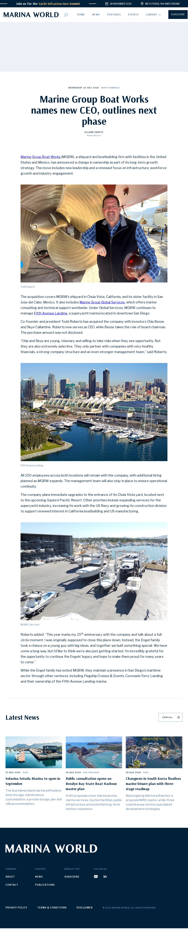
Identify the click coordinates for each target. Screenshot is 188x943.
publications (45, 884)
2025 (96, 88)
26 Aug (70, 772)
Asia (25, 772)
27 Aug (10, 772)
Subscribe (178, 14)
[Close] (125, 930)
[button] (153, 14)
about (10, 876)
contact (12, 884)
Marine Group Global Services (102, 302)
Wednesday (75, 88)
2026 (18, 772)
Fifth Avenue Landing (50, 313)
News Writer (94, 135)
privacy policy (16, 907)
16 (84, 88)
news (39, 876)
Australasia (91, 772)
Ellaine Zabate (94, 132)
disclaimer (85, 907)
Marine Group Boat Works (41, 157)
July (89, 88)
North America (110, 88)
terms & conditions (52, 907)
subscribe (71, 876)
